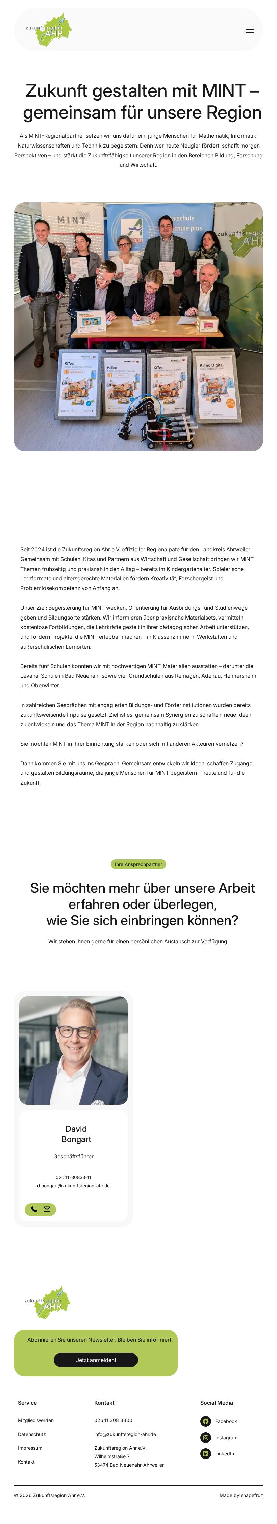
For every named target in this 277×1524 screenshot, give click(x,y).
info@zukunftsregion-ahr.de (125, 1434)
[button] (248, 30)
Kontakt (26, 1462)
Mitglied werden (36, 1420)
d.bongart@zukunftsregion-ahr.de (73, 1185)
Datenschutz (32, 1434)
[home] (46, 30)
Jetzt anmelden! (96, 1360)
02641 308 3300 (113, 1420)
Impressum (30, 1448)
